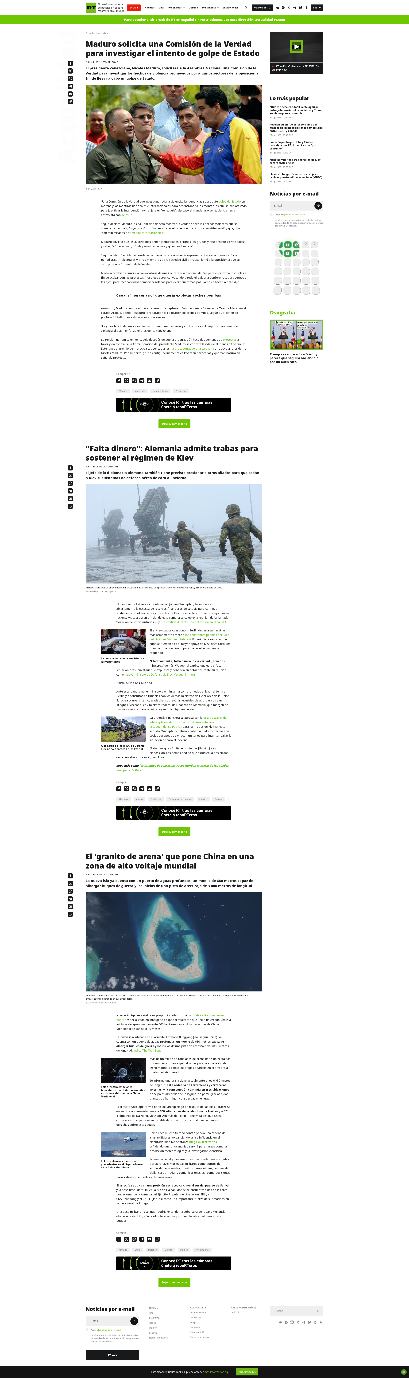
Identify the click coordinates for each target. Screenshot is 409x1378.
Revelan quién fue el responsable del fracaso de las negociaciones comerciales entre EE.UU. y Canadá (296, 128)
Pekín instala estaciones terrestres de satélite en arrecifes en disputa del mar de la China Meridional (123, 1091)
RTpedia (153, 1332)
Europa (218, 799)
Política (184, 1249)
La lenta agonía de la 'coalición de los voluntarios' (122, 660)
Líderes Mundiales (158, 1337)
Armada (123, 1249)
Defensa (152, 1249)
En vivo (134, 7)
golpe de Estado (230, 201)
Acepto (290, 214)
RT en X (112, 1355)
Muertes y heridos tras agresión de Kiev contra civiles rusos (295, 161)
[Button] (246, 8)
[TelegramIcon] (294, 7)
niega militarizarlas (203, 1142)
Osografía (282, 313)
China (137, 1249)
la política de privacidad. (293, 214)
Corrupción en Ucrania (180, 799)
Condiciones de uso (200, 1337)
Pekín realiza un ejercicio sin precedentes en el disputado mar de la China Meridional (122, 1164)
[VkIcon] (277, 7)
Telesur (126, 215)
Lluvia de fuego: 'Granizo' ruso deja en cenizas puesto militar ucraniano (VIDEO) (296, 175)
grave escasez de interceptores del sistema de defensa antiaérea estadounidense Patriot (188, 722)
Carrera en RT (197, 1332)
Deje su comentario (174, 424)
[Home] (91, 8)
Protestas (181, 391)
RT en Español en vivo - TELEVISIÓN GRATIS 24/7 (296, 68)
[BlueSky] (300, 7)
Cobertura (195, 1327)
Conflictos (155, 799)
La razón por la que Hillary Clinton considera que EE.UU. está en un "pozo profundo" (294, 145)
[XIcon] (288, 7)
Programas (175, 7)
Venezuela (140, 391)
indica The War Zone (148, 1050)
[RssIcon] (320, 1322)
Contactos (195, 1317)
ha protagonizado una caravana (192, 348)
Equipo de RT (230, 7)
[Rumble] (283, 7)
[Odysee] (292, 1322)
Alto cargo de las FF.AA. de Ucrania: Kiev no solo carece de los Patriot (123, 747)
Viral (161, 7)
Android (235, 1312)
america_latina (160, 391)
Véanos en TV (262, 7)
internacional (202, 1249)
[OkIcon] (306, 7)
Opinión (193, 7)
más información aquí (217, 1372)
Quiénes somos (198, 1312)
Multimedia (209, 7)
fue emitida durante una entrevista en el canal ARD (195, 622)
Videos (152, 1322)
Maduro (123, 391)
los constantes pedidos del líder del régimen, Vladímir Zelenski (189, 637)
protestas (229, 339)
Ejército (203, 799)
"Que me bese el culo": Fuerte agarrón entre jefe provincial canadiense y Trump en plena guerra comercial (296, 110)
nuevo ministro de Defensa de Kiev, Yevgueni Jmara (160, 674)
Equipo (193, 1322)
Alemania (123, 799)
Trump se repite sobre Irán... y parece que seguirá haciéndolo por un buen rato (294, 358)
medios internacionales (147, 233)
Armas (139, 799)
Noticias (150, 7)
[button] (296, 46)
